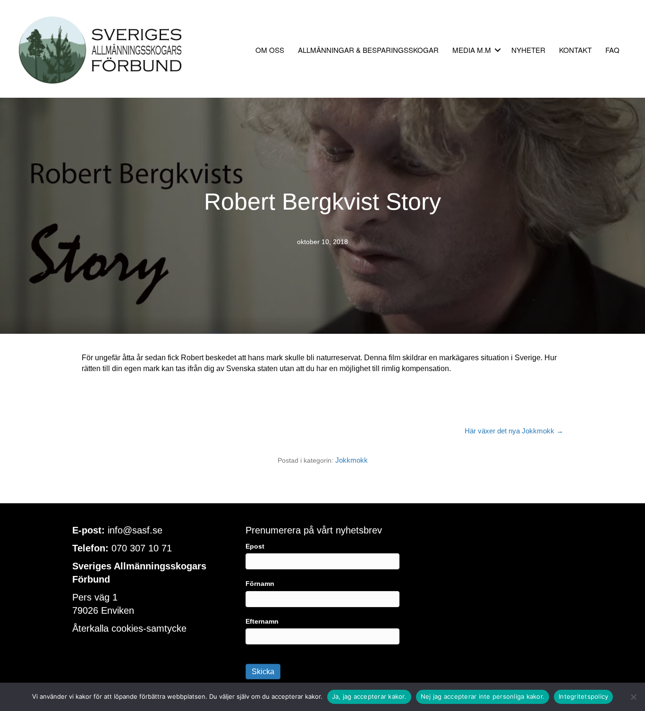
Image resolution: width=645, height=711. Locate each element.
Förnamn (260, 583)
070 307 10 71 (141, 548)
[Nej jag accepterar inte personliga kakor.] (633, 697)
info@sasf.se (135, 530)
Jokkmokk (351, 460)
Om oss (269, 50)
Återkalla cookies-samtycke (129, 628)
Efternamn (262, 621)
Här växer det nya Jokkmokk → (514, 431)
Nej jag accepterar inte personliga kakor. (482, 696)
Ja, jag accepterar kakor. (369, 696)
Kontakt (575, 50)
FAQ (612, 50)
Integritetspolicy (583, 696)
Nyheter (528, 50)
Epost (255, 546)
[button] (497, 50)
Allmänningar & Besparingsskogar (368, 50)
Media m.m (471, 50)
